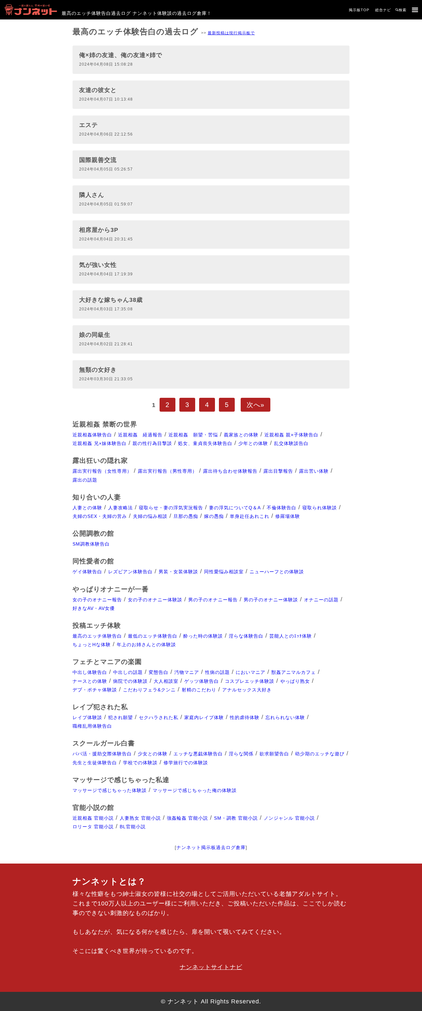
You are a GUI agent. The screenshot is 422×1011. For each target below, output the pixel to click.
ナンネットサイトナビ (211, 967)
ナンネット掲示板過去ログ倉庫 (211, 847)
